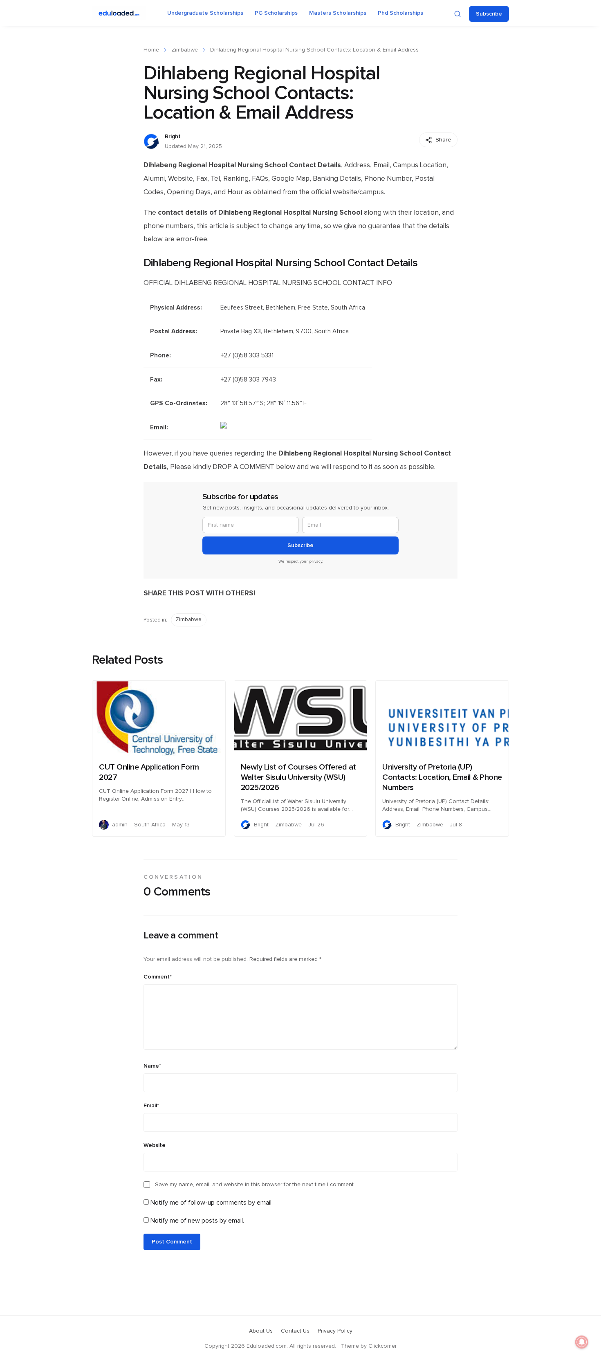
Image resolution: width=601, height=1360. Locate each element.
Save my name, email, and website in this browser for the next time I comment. (255, 1184)
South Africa (150, 825)
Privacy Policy (335, 1331)
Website (155, 1145)
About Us (261, 1331)
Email (151, 1106)
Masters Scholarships (337, 13)
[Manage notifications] (581, 1342)
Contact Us (295, 1331)
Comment (158, 977)
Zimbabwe (184, 50)
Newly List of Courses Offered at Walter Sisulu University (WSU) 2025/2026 (298, 777)
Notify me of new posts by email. (197, 1220)
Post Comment (172, 1242)
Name (152, 1066)
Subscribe (489, 14)
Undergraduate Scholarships (205, 13)
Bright (173, 136)
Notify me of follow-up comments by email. (211, 1202)
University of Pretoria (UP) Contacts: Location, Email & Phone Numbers (442, 777)
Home (151, 50)
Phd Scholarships (400, 13)
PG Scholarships (276, 13)
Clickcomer (382, 1346)
